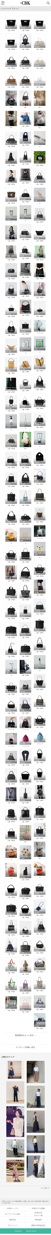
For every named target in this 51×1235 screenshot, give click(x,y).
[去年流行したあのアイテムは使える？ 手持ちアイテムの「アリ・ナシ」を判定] (15, 1070)
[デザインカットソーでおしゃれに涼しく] (36, 1097)
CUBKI (25, 3)
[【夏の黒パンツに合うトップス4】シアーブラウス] (15, 1148)
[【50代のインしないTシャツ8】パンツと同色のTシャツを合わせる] (15, 1092)
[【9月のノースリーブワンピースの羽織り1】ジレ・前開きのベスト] (36, 1121)
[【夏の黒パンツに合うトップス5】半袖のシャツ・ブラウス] (36, 1144)
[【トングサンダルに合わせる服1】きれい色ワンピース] (15, 1171)
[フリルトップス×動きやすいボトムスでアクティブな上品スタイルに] (36, 1167)
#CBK (24, 1231)
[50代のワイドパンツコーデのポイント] (36, 1072)
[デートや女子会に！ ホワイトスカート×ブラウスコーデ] (15, 1121)
